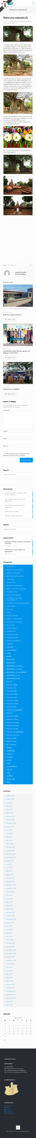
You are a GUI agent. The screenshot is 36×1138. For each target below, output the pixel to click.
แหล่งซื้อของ (9, 776)
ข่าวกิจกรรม (9, 644)
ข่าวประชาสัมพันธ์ (11, 650)
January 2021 (10, 881)
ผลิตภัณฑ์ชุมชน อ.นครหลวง (14, 666)
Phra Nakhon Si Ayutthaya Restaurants (17, 603)
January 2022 (10, 850)
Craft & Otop (10, 579)
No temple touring (11, 592)
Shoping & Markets (12, 615)
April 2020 (9, 905)
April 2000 (9, 1005)
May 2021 (9, 871)
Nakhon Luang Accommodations (16, 588)
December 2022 (11, 823)
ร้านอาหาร (9, 713)
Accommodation (11, 566)
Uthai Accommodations (13, 641)
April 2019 (9, 936)
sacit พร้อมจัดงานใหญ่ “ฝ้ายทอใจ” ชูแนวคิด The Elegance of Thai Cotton (16, 352)
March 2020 (9, 909)
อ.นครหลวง (9, 754)
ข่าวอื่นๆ (8, 653)
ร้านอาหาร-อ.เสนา (11, 741)
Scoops (8, 612)
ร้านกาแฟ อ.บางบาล (11, 697)
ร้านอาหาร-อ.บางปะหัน (12, 722)
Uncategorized (10, 631)
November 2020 (11, 888)
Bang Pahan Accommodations (15, 576)
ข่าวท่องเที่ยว (9, 647)
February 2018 (10, 984)
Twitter (8, 1107)
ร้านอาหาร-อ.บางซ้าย (12, 716)
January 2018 (10, 988)
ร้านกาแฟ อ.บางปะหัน (12, 700)
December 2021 (11, 854)
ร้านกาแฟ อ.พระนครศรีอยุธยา (14, 710)
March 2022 (9, 843)
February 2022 (10, 847)
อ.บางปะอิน (9, 757)
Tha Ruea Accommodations (14, 622)
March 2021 (9, 874)
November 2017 (11, 994)
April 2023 (9, 809)
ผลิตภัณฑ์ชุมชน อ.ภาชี (12, 675)
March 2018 (9, 981)
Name (5, 431)
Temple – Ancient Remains (14, 618)
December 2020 (11, 885)
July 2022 (9, 830)
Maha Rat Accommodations (14, 585)
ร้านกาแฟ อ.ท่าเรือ (11, 691)
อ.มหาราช (9, 769)
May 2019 (9, 933)
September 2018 (11, 960)
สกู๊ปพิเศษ (9, 747)
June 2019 (9, 929)
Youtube (8, 1109)
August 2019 (10, 922)
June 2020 (9, 898)
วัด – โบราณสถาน (11, 744)
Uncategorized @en (12, 634)
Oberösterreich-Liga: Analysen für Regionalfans (15, 500)
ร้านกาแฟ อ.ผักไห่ (11, 707)
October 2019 (10, 915)
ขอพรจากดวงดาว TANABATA (11, 389)
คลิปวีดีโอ (9, 656)
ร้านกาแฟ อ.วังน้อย (11, 685)
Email (5, 438)
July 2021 (9, 864)
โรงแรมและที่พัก (10, 779)
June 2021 (9, 867)
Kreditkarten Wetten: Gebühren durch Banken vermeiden (16, 493)
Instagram (9, 1111)
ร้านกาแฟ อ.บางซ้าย (11, 694)
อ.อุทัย (8, 773)
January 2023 (10, 819)
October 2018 (10, 957)
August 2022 (10, 826)
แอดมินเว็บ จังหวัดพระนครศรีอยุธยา (23, 21)
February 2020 (10, 912)
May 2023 (9, 806)
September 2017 (11, 998)
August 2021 (10, 861)
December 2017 (11, 991)
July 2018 (9, 967)
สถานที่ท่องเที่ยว (10, 751)
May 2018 (9, 974)
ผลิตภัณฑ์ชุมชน (10, 663)
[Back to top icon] (18, 1128)
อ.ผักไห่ (8, 763)
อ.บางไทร (9, 760)
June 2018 (9, 970)
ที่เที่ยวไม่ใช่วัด (10, 659)
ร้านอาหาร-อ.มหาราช (12, 735)
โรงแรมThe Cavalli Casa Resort (12, 315)
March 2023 (9, 813)
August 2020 (10, 891)
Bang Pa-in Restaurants (13, 573)
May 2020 (9, 902)
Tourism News (10, 625)
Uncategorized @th (12, 637)
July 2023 (9, 802)
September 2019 (11, 919)
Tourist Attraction (11, 628)
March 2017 (9, 1001)
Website (5, 446)
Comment (6, 410)
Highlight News (10, 582)
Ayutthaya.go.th (10, 1113)
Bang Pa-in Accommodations (14, 570)
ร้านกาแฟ (9, 681)
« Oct (4, 1040)
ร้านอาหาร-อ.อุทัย (11, 738)
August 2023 (10, 799)
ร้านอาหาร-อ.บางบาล (12, 719)
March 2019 (9, 939)
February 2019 (10, 943)
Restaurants (10, 609)
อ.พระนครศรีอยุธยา (11, 766)
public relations (10, 606)
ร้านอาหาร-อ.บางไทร (12, 729)
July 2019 (9, 926)
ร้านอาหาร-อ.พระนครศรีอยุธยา (15, 732)
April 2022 (9, 840)
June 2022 (9, 833)
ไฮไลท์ (8, 782)
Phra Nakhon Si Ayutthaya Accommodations (14, 599)
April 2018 (9, 977)
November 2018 (11, 953)
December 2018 (11, 950)
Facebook (9, 1106)
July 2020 (9, 895)
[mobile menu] (33, 2)
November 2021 (11, 857)
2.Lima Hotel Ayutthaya (11, 511)
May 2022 (9, 837)
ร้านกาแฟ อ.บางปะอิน (12, 703)
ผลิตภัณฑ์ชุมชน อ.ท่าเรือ (13, 678)
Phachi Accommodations (13, 595)
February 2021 (10, 878)
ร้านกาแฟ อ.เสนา (11, 688)
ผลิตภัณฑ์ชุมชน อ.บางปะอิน (14, 669)
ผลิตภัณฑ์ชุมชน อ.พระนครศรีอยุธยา (16, 672)
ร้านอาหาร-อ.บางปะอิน (12, 725)
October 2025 (10, 795)
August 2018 (10, 963)
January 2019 (10, 946)
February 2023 (10, 816)
